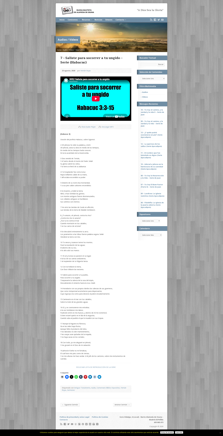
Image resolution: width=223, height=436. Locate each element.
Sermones (71, 390)
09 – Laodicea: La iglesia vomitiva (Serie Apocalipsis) (152, 194)
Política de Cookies (100, 417)
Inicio (61, 19)
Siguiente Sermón (70, 404)
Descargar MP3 (107, 127)
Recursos (86, 19)
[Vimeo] (86, 424)
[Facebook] (155, 20)
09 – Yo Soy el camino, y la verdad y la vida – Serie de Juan (152, 123)
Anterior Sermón (122, 404)
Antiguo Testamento (82, 388)
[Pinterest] (83, 424)
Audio (93, 388)
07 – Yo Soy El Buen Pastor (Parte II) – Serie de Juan (152, 185)
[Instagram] (94, 424)
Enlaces (108, 19)
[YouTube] (162, 20)
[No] (220, 433)
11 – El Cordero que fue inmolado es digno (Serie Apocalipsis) (151, 155)
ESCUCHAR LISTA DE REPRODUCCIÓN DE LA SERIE (96, 367)
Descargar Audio (99, 126)
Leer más (179, 432)
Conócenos (73, 19)
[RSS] (151, 20)
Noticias (98, 19)
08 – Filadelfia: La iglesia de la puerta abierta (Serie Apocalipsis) (152, 204)
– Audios (144, 92)
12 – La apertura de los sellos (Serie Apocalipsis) (151, 145)
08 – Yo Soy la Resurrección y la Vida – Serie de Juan (152, 176)
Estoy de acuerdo (167, 432)
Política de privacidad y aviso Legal (74, 417)
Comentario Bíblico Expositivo (108, 388)
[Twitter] (158, 20)
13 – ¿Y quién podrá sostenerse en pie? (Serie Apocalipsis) (151, 134)
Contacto (120, 19)
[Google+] (79, 424)
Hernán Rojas (85, 70)
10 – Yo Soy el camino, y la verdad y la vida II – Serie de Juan (152, 112)
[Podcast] (76, 424)
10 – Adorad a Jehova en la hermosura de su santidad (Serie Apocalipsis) (152, 166)
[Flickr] (90, 424)
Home (59, 50)
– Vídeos (144, 97)
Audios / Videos (68, 50)
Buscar (160, 64)
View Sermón (80, 50)
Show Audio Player (79, 126)
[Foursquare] (97, 424)
